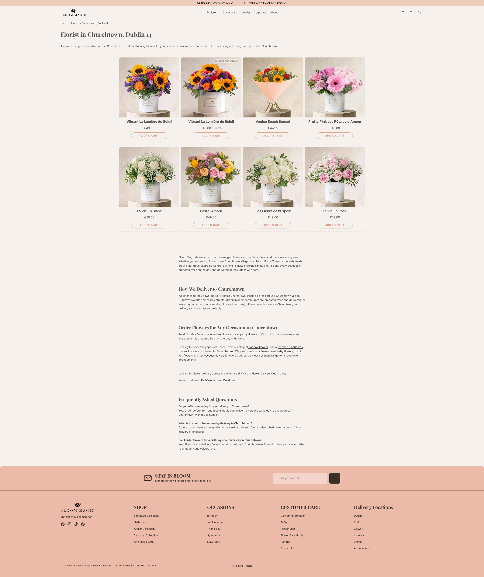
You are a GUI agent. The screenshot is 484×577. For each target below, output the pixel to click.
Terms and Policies (242, 565)
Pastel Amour (211, 211)
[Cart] (419, 12)
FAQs (284, 522)
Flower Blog (288, 528)
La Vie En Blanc (149, 211)
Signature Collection (146, 515)
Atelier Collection (144, 528)
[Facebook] (62, 524)
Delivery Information (293, 515)
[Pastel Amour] (211, 177)
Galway (358, 528)
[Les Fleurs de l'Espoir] (273, 177)
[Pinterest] (83, 524)
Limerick (359, 535)
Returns (285, 541)
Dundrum (229, 380)
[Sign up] (334, 478)
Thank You (213, 528)
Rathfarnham (208, 380)
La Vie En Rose (335, 211)
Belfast (358, 541)
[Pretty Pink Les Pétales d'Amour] (335, 87)
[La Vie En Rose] (335, 177)
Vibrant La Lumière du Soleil (149, 121)
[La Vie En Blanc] (149, 177)
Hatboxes (140, 522)
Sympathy (213, 535)
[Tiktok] (76, 524)
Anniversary (214, 522)
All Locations (362, 548)
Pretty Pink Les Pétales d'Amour (334, 121)
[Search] (403, 12)
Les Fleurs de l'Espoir (273, 211)
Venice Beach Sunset (273, 121)
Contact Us (287, 548)
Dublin (358, 515)
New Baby (213, 541)
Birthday (212, 515)
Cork (357, 522)
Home (63, 23)
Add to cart (149, 135)
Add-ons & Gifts (144, 541)
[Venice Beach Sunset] (273, 87)
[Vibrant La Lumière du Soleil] (149, 87)
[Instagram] (69, 524)
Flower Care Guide (292, 535)
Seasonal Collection (146, 535)
